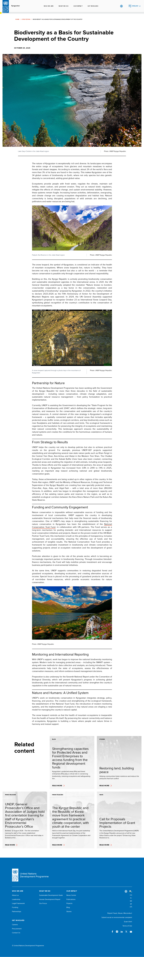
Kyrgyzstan (15, 6)
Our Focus (43, 903)
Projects (69, 903)
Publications (70, 899)
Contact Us (16, 933)
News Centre (71, 895)
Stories (68, 911)
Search (125, 6)
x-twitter (126, 932)
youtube (131, 932)
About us (15, 895)
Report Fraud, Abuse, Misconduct (119, 913)
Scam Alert (128, 921)
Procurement (17, 929)
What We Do (63, 6)
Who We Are (49, 6)
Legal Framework (18, 903)
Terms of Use (127, 926)
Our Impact (78, 6)
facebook (112, 932)
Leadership (16, 899)
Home (17, 19)
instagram (117, 932)
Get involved (93, 6)
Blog (68, 907)
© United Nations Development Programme (28, 945)
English (135, 6)
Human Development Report (49, 899)
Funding (15, 907)
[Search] (130, 899)
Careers (15, 924)
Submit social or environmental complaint (117, 917)
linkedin (122, 932)
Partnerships (16, 911)
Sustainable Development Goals (51, 895)
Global (121, 6)
